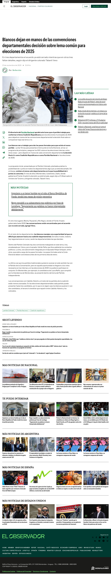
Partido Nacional (27, 132)
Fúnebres (42, 550)
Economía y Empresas (68, 547)
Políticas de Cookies (8, 571)
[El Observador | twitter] (92, 537)
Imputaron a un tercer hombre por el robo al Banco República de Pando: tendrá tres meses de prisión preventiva (32, 326)
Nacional (32, 6)
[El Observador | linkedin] (95, 541)
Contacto (53, 571)
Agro (80, 547)
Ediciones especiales (70, 550)
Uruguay (6, 2)
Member (11, 547)
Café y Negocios (52, 547)
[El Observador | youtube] (103, 537)
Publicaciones (85, 550)
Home (4, 547)
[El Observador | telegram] (103, 541)
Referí (33, 547)
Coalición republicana (37, 310)
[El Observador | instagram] (100, 537)
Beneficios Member (22, 547)
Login (86, 6)
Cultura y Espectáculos (11, 550)
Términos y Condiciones (40, 571)
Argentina (15, 2)
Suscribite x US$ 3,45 (99, 6)
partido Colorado (8, 310)
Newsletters (97, 550)
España (24, 2)
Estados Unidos (34, 2)
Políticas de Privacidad (24, 571)
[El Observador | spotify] (99, 541)
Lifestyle (26, 550)
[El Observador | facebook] (96, 537)
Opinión (34, 550)
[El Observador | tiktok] (108, 537)
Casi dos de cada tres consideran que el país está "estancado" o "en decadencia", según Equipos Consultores (31, 353)
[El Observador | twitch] (108, 541)
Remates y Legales (54, 550)
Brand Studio (89, 547)
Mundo (98, 547)
